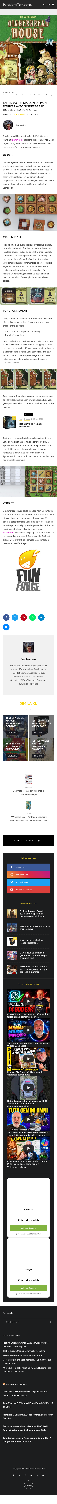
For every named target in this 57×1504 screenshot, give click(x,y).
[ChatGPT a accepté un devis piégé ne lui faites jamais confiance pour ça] (28, 1001)
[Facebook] (13, 1475)
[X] (19, 1475)
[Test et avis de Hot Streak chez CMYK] (15, 749)
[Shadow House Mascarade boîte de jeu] (12, 941)
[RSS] (37, 1475)
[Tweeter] (15, 617)
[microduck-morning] (12, 969)
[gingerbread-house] (28, 47)
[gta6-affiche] (12, 955)
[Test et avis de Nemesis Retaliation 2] (9, 422)
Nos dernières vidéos (16, 1384)
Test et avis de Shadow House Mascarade (31, 941)
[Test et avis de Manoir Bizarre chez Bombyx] (15, 726)
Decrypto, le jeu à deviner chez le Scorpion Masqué (28, 791)
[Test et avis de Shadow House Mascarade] (41, 726)
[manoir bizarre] (12, 927)
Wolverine (7, 114)
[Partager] (6, 617)
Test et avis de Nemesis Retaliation (30, 425)
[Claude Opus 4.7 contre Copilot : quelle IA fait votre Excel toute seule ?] (28, 1148)
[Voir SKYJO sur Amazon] (28, 1253)
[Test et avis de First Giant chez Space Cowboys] (41, 749)
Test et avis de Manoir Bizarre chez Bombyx (35, 927)
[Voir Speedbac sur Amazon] (28, 1193)
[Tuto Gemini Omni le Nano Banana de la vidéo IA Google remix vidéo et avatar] (28, 1119)
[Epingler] (23, 617)
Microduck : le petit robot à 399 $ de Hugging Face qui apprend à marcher (33, 969)
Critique (21, 114)
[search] (51, 1322)
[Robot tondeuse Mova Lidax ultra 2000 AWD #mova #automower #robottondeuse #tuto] (28, 1088)
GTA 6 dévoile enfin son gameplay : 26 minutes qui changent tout (33, 955)
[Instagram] (25, 1475)
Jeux (15, 114)
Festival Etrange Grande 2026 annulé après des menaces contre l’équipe (32, 914)
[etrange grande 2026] (12, 913)
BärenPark (17, 139)
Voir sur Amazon (28, 1228)
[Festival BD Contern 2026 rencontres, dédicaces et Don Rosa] (28, 1059)
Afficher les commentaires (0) (27, 841)
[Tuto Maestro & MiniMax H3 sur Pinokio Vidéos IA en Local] (28, 1030)
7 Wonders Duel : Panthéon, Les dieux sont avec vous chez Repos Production (28, 817)
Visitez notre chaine (16, 1167)
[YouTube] (31, 1475)
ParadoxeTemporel (17, 4)
